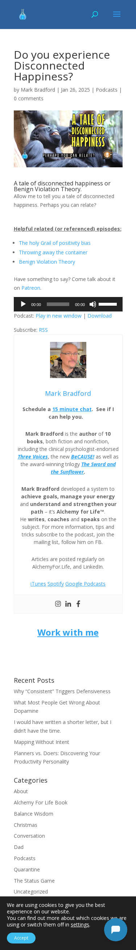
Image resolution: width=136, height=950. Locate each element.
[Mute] (92, 304)
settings (80, 924)
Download (99, 315)
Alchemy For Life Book (40, 802)
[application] (68, 304)
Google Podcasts (85, 583)
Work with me (68, 632)
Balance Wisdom (33, 813)
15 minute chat (72, 409)
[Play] (23, 304)
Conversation (29, 835)
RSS (43, 329)
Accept (21, 938)
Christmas (25, 824)
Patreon (30, 287)
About (21, 791)
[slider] (109, 303)
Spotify (56, 583)
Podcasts (107, 89)
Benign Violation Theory (47, 261)
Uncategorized (31, 891)
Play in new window (59, 315)
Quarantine (27, 869)
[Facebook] (78, 604)
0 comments (29, 98)
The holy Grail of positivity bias (55, 242)
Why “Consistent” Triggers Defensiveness (62, 691)
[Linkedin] (68, 604)
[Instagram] (58, 604)
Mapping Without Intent (41, 741)
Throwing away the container (53, 252)
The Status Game (34, 880)
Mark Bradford (38, 89)
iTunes (38, 583)
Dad (19, 847)
